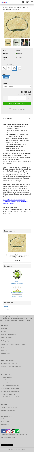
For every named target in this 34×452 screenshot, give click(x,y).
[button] (5, 98)
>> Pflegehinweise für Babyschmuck (11, 366)
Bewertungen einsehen (17, 292)
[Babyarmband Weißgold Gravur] (17, 25)
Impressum (4, 328)
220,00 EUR (17, 260)
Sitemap (6, 306)
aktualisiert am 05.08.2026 (11, 310)
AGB (2, 347)
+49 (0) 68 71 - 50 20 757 (10, 407)
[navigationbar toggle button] (32, 2)
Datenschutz (4, 350)
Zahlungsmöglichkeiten (7, 341)
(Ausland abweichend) (21, 55)
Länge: (4, 74)
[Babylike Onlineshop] (3, 2)
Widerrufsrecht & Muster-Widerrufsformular (13, 344)
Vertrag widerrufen (7, 445)
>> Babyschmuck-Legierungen (9, 363)
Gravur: (5, 83)
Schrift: (8, 65)
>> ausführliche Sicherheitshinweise (14, 200)
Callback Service (5, 353)
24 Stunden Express (6, 337)
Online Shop (11, 450)
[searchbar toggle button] (23, 2)
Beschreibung (7, 118)
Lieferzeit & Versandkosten (8, 334)
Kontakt (3, 331)
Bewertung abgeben (17, 296)
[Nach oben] (29, 449)
